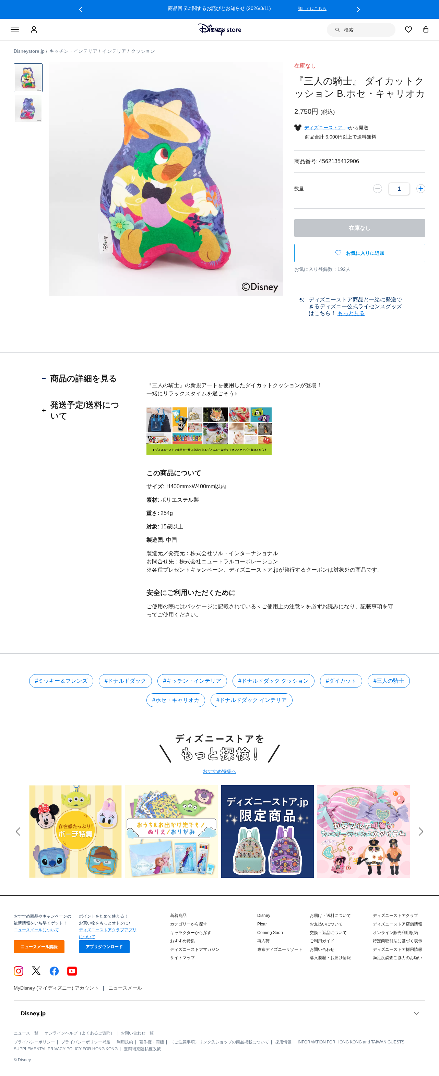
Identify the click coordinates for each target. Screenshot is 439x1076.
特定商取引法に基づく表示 (397, 940)
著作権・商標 (151, 1042)
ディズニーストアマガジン (195, 949)
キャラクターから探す (190, 932)
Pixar (262, 924)
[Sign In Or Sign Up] (35, 30)
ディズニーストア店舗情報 (397, 924)
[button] (80, 9)
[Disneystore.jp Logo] (219, 29)
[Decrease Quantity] (377, 188)
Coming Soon (270, 932)
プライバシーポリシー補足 (85, 1042)
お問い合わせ (322, 949)
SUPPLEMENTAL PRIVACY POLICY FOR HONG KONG (66, 1049)
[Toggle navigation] (14, 29)
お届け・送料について (330, 915)
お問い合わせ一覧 (137, 1033)
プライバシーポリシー (34, 1042)
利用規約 (125, 1042)
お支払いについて (326, 924)
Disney (263, 915)
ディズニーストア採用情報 (397, 949)
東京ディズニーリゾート (279, 949)
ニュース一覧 (26, 1033)
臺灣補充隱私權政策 (142, 1049)
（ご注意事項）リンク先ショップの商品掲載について (219, 1042)
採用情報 (283, 1042)
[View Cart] (426, 29)
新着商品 (178, 915)
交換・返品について (328, 932)
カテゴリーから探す (188, 924)
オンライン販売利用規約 (395, 932)
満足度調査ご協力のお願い (397, 957)
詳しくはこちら (312, 8)
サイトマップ (182, 957)
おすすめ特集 (182, 940)
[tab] (84, 378)
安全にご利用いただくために (191, 592)
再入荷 (263, 940)
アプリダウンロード (104, 946)
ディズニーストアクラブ (395, 915)
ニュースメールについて (36, 930)
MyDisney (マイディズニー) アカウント (56, 988)
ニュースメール (125, 988)
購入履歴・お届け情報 (330, 957)
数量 (299, 188)
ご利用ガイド (322, 940)
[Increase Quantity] (420, 188)
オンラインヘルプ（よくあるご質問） (80, 1033)
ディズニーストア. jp (326, 127)
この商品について (173, 473)
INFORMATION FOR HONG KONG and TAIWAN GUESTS (351, 1042)
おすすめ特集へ (219, 771)
